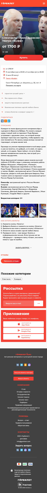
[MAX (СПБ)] (29, 365)
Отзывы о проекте (23, 392)
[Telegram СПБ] (21, 365)
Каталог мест (23, 400)
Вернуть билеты (23, 378)
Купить (23, 57)
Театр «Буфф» (11, 78)
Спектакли (6, 279)
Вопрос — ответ (23, 420)
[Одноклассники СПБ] (25, 365)
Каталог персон (23, 397)
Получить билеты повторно (23, 372)
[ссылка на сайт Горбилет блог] (23, 354)
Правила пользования (24, 423)
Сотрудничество (23, 394)
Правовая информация (23, 405)
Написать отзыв (11, 261)
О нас (24, 389)
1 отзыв (11, 35)
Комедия (17, 279)
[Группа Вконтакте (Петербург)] (17, 365)
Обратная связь (23, 425)
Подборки (23, 402)
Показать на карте (13, 85)
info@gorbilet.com (23, 441)
